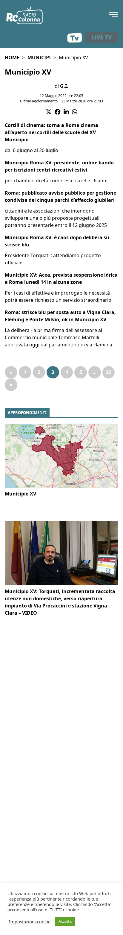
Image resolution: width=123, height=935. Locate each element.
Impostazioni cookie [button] (29, 921)
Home (12, 57)
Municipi (39, 57)
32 (108, 372)
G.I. (64, 86)
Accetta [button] (65, 921)
